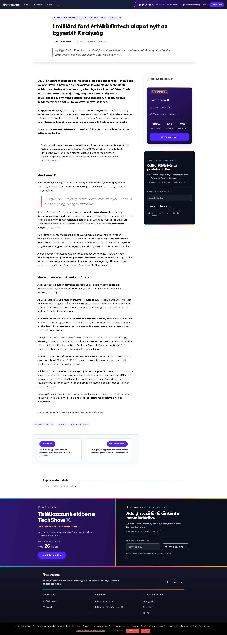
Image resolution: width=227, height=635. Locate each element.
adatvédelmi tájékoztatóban (90, 630)
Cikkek (27, 4)
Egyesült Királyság (44, 424)
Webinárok (47, 607)
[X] (181, 582)
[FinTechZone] (85, 574)
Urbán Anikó (65, 41)
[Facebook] (167, 582)
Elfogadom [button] (132, 631)
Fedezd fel (217, 5)
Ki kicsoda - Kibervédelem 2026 (109, 607)
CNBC (41, 412)
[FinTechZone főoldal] (12, 4)
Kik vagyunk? (148, 601)
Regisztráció (171, 136)
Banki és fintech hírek (65, 18)
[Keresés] (57, 4)
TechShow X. (52, 601)
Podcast (38, 4)
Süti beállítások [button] (116, 630)
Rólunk (49, 4)
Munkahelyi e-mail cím (159, 192)
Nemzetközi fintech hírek (92, 18)
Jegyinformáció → (52, 555)
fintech (62, 424)
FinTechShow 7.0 (50, 160)
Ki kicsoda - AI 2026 (104, 601)
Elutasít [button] (145, 631)
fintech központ (80, 424)
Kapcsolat (147, 607)
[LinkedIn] (174, 582)
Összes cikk (115, 18)
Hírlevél (145, 612)
